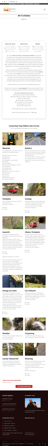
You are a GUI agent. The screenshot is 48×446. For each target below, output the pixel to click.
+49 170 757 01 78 (8, 421)
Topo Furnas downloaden (24, 386)
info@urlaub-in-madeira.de (9, 425)
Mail (37, 441)
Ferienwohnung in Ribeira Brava (9, 403)
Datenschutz (16, 441)
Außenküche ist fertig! (7, 398)
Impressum (4, 441)
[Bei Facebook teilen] (30, 112)
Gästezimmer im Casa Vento (8, 409)
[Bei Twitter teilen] (32, 112)
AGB (26, 441)
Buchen (25, 443)
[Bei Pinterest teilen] (35, 112)
